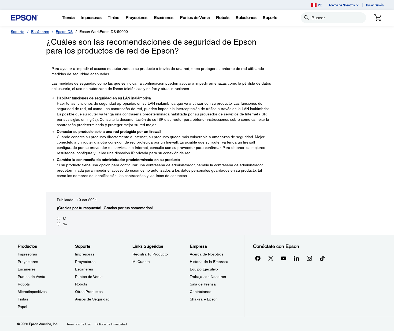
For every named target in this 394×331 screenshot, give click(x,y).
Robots (24, 284)
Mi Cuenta (141, 261)
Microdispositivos (32, 291)
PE (320, 5)
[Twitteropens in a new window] (271, 258)
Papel (22, 306)
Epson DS (64, 31)
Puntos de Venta (31, 276)
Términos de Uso (78, 324)
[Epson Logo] (25, 17)
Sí (64, 219)
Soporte (17, 31)
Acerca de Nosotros (206, 254)
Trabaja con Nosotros (208, 276)
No (65, 224)
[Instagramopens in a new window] (309, 258)
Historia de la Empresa (209, 261)
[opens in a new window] (322, 258)
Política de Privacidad (111, 324)
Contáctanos (200, 291)
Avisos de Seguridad (92, 299)
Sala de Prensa (203, 284)
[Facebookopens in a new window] (258, 258)
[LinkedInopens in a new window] (296, 258)
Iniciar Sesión (375, 5)
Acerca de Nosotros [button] (342, 5)
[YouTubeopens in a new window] (283, 258)
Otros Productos (89, 291)
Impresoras (27, 254)
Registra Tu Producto (150, 254)
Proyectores (28, 261)
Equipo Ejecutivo (204, 269)
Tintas (23, 299)
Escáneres (40, 31)
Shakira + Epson (204, 299)
